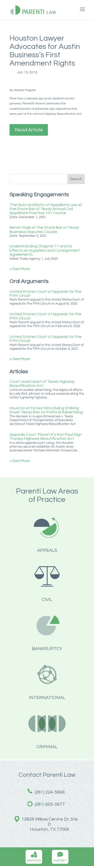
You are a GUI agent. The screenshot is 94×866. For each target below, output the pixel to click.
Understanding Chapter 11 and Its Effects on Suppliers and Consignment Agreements (45, 250)
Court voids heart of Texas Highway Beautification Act (42, 384)
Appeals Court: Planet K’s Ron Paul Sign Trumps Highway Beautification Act (46, 436)
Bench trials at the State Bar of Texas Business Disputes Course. (44, 229)
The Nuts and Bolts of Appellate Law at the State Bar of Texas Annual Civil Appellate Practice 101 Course (46, 209)
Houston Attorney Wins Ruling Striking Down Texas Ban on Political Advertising (46, 410)
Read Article (29, 129)
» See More (20, 269)
